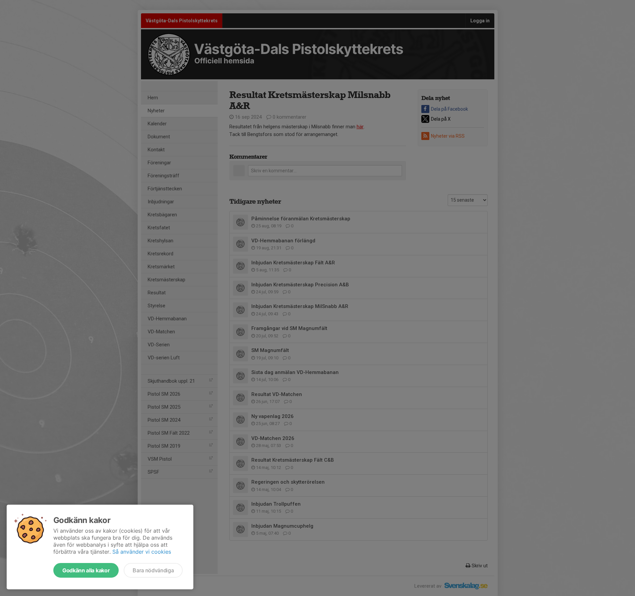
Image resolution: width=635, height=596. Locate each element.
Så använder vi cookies (141, 551)
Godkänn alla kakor (86, 570)
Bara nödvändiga (153, 570)
